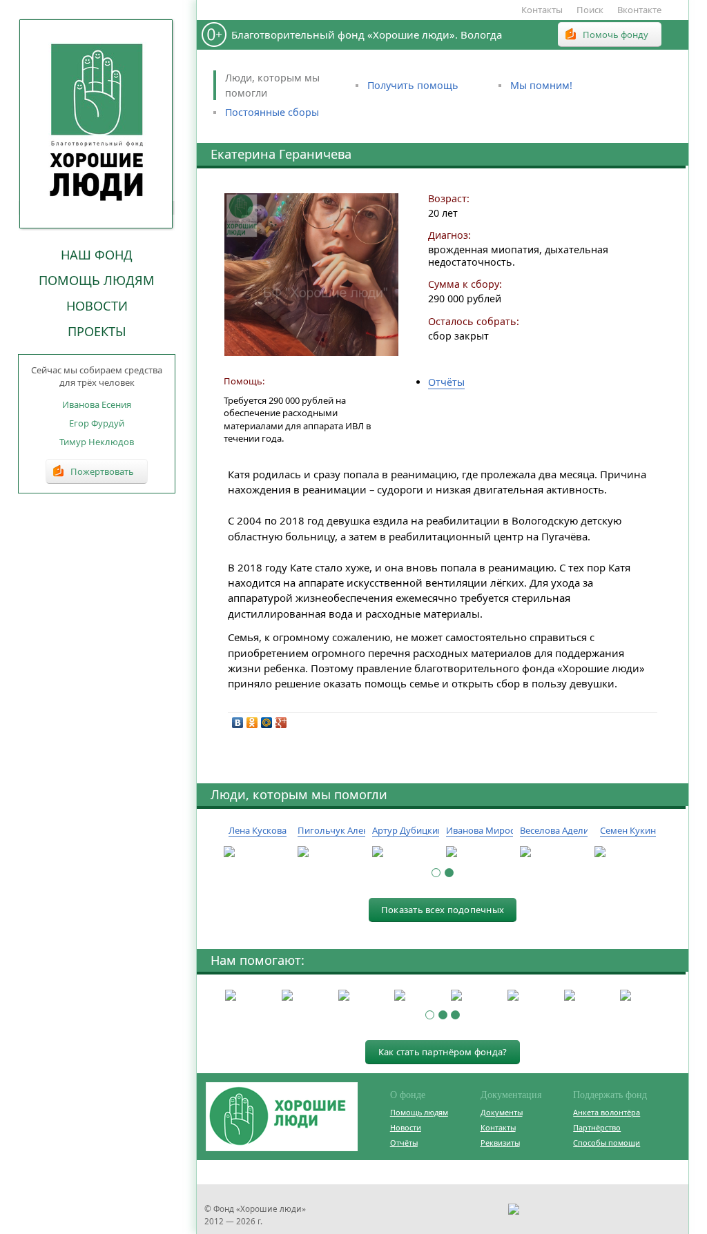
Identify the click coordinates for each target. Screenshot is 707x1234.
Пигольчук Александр (346, 830)
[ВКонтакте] (238, 723)
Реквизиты (500, 1142)
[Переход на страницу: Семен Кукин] (627, 852)
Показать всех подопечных (442, 909)
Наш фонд (97, 254)
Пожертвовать (102, 471)
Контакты (542, 9)
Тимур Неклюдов (96, 441)
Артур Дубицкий (407, 830)
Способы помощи (606, 1142)
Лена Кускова (258, 830)
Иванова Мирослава (490, 830)
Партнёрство (597, 1127)
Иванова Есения (96, 404)
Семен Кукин (628, 830)
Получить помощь (412, 85)
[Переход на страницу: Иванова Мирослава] (479, 852)
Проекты (97, 331)
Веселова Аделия (557, 830)
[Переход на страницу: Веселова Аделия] (553, 852)
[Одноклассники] (252, 723)
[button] (436, 872)
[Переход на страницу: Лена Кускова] (257, 852)
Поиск (590, 9)
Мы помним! (541, 85)
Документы (502, 1112)
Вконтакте (639, 9)
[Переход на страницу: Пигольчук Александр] (331, 852)
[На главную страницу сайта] (96, 123)
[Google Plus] (281, 723)
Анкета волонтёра (606, 1112)
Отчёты (446, 382)
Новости (97, 305)
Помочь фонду (615, 34)
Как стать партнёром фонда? (442, 1052)
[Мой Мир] (267, 723)
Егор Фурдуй (96, 423)
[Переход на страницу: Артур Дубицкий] (405, 852)
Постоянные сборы (272, 112)
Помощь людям (97, 280)
